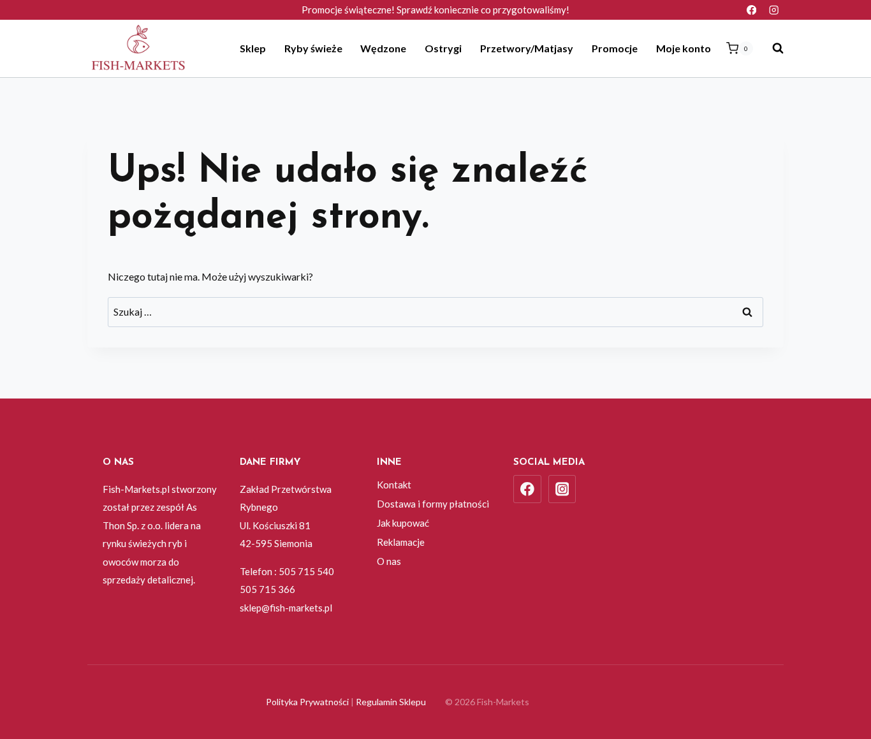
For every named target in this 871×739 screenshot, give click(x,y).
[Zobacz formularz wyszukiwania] (771, 48)
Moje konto (683, 48)
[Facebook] (751, 10)
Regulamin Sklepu (391, 701)
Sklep (253, 48)
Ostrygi (443, 48)
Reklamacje (401, 542)
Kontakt (394, 484)
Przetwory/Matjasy (526, 48)
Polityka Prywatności (307, 701)
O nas (389, 561)
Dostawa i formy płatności (433, 503)
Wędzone (383, 48)
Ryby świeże (313, 48)
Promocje (615, 48)
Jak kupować (403, 523)
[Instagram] (774, 10)
